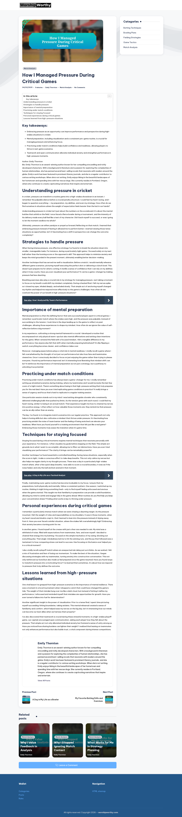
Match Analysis (30, 68)
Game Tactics (129, 42)
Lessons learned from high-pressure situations (43, 118)
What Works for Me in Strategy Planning (100, 746)
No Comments (79, 87)
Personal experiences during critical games (41, 116)
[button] (44, 680)
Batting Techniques (132, 28)
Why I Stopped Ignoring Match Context (64, 746)
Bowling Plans (129, 32)
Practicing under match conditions (38, 110)
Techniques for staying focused (36, 113)
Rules (21, 798)
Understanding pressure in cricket (37, 102)
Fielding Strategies (132, 37)
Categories (24, 791)
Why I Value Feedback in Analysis (28, 746)
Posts (21, 795)
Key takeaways (32, 99)
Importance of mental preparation (37, 107)
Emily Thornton (48, 643)
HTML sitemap (99, 791)
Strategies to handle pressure (36, 105)
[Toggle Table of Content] (108, 96)
